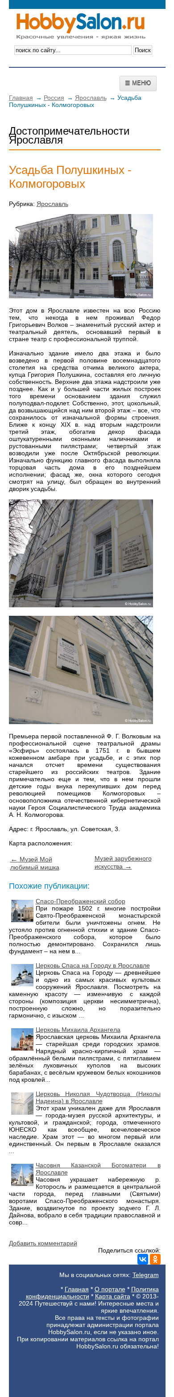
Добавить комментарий (43, 1243)
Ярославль (91, 97)
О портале (110, 1289)
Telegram (146, 1274)
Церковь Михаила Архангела (78, 1029)
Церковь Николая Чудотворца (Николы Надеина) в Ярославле (98, 1097)
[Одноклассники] (155, 1259)
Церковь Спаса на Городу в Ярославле (93, 965)
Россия (54, 97)
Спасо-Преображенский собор (80, 901)
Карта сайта (112, 1296)
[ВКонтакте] (142, 1259)
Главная (21, 97)
